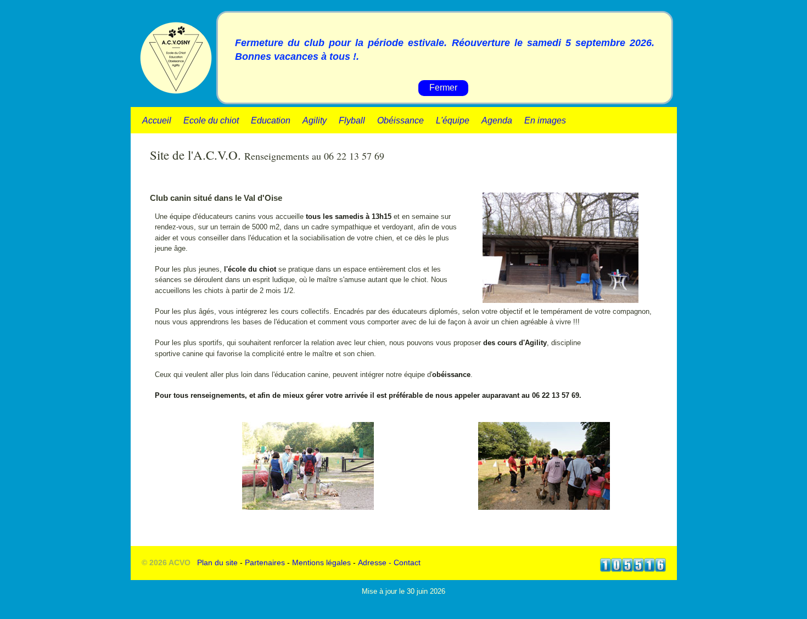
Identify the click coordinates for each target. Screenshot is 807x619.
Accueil (156, 120)
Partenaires (265, 562)
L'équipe (452, 120)
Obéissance (400, 120)
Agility (314, 120)
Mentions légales (321, 562)
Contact (407, 562)
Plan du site (217, 562)
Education (270, 120)
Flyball (352, 120)
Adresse (372, 562)
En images (545, 120)
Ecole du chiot (211, 120)
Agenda (496, 120)
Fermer (443, 87)
